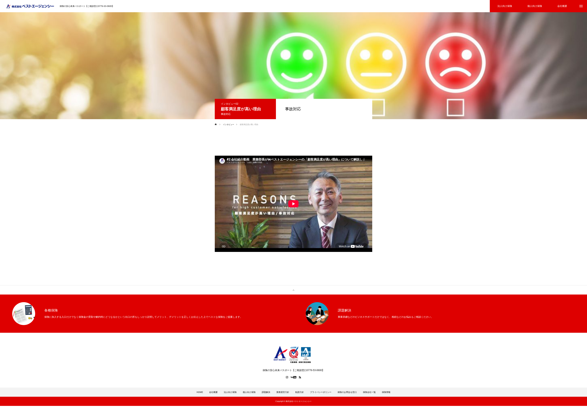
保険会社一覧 (369, 392)
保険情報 (386, 392)
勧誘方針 (299, 392)
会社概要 (213, 392)
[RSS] (300, 377)
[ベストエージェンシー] (30, 6)
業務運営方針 (282, 392)
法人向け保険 (230, 392)
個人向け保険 (249, 392)
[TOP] (293, 290)
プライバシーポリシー (320, 392)
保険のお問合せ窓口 (347, 392)
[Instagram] (287, 377)
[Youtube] (293, 377)
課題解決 (266, 392)
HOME (200, 392)
